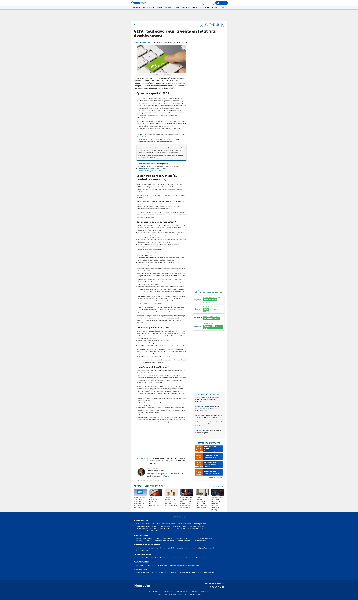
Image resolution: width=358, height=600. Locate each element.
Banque (159, 7)
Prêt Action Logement (204, 538)
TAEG (158, 538)
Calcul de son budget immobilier (163, 524)
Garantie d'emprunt (197, 526)
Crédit (177, 7)
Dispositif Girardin (142, 550)
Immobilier (185, 7)
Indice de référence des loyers (182, 558)
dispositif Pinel (165, 139)
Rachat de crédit (201, 541)
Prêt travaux (140, 565)
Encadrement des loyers (159, 558)
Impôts (194, 7)
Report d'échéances (184, 541)
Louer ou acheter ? (142, 524)
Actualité (223, 7)
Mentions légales (168, 591)
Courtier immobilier (180, 526)
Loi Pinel (171, 548)
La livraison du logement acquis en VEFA (152, 171)
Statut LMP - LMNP (142, 558)
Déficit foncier (209, 572)
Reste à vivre (165, 526)
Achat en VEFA (181, 528)
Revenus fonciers (202, 558)
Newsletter (167, 594)
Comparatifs (136, 7)
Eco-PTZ (150, 565)
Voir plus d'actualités (218, 486)
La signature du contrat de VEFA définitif (153, 168)
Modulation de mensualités (164, 541)
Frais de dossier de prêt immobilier (148, 531)
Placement (168, 7)
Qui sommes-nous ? (155, 591)
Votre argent (204, 7)
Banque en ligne (148, 7)
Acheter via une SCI (166, 528)
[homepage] (134, 25)
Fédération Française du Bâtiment (152, 303)
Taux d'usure (167, 538)
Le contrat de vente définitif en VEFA (160, 458)
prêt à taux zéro (179, 137)
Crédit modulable (181, 538)
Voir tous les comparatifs (215, 477)
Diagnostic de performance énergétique (184, 565)
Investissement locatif (157, 548)
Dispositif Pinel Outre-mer (186, 548)
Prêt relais (139, 541)
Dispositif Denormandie (206, 548)
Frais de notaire (195, 528)
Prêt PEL (148, 541)
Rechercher (209, 3)
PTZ (192, 538)
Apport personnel (200, 524)
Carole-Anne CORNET (144, 42)
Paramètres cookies (195, 594)
